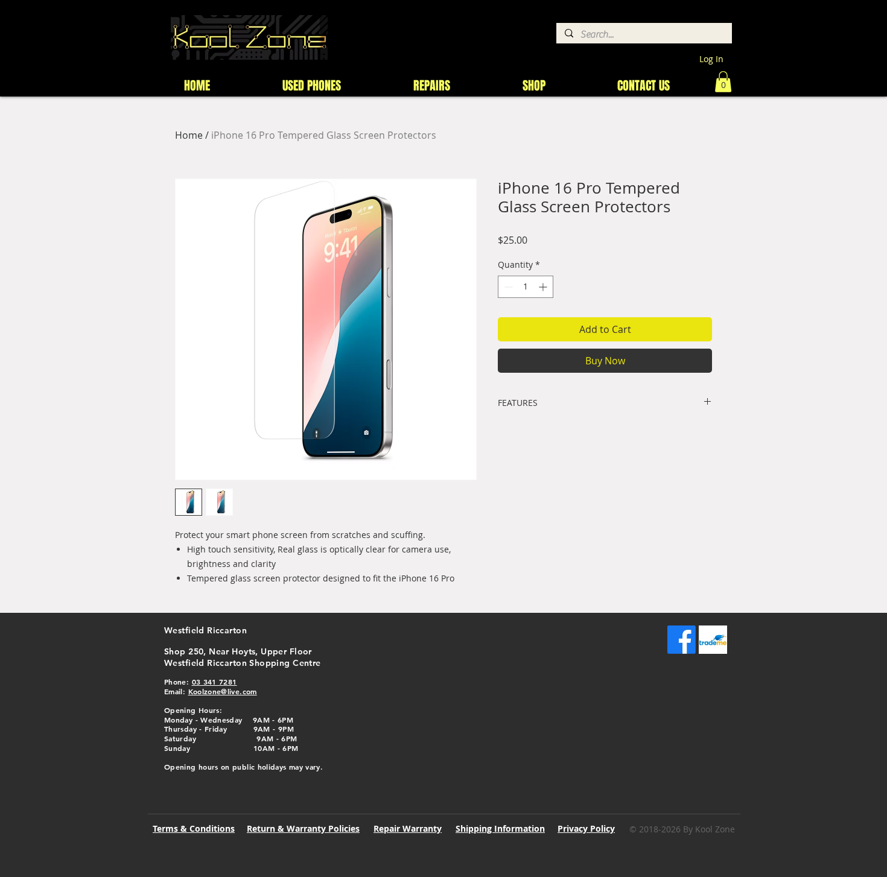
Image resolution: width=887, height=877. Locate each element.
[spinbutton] (525, 286)
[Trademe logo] (713, 639)
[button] (723, 81)
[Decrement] (507, 286)
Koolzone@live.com (222, 691)
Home (189, 135)
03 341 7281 (214, 681)
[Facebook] (681, 639)
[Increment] (544, 286)
